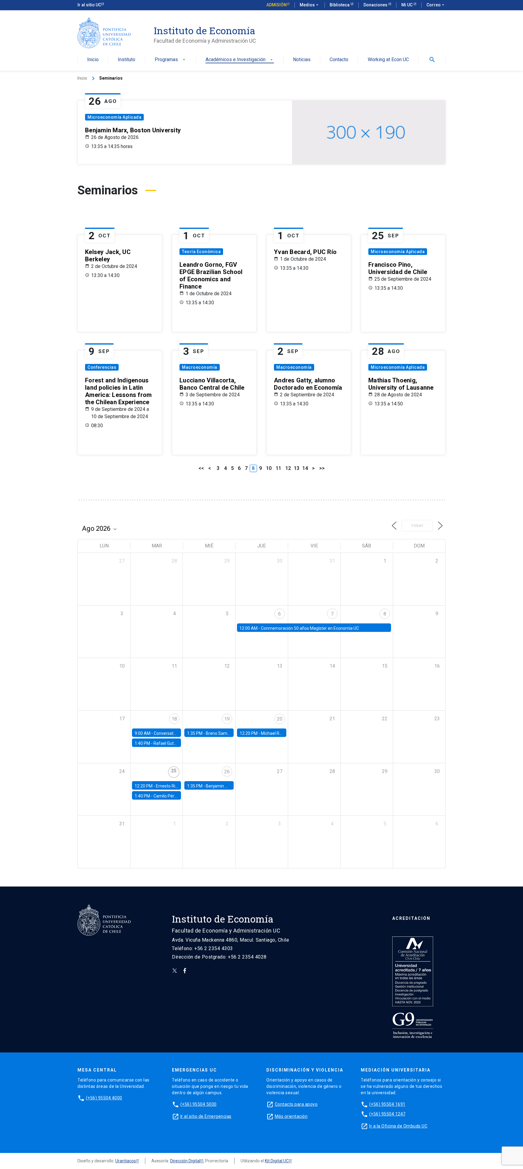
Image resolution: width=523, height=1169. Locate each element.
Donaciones (375, 4)
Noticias (302, 59)
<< (201, 468)
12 (288, 468)
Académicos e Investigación (240, 59)
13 (296, 468)
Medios (310, 4)
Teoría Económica (201, 251)
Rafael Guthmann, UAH (175, 743)
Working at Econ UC (388, 59)
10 (268, 468)
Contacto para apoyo (296, 1104)
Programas (170, 59)
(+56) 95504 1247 (387, 1114)
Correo (436, 4)
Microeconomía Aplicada (114, 117)
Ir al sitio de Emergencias (206, 1116)
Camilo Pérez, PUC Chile (176, 796)
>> (322, 468)
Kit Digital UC (277, 1160)
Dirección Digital (185, 1160)
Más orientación (291, 1116)
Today (417, 526)
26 (227, 771)
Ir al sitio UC (89, 4)
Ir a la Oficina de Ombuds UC (398, 1126)
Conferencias (101, 367)
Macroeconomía (199, 367)
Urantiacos (125, 1160)
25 (173, 771)
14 (305, 468)
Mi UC (407, 4)
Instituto (126, 59)
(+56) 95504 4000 (104, 1097)
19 (227, 719)
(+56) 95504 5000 (198, 1104)
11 (278, 468)
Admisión (276, 4)
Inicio (93, 59)
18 (174, 719)
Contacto (339, 59)
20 (279, 719)
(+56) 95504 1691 (387, 1104)
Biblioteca (340, 4)
